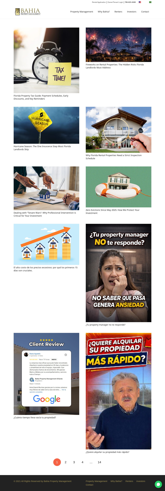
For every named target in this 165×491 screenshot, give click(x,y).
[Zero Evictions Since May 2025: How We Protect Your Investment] (118, 168)
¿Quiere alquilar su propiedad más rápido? (107, 452)
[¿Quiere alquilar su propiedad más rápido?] (118, 334)
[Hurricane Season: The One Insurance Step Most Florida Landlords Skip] (46, 108)
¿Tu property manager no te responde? (105, 324)
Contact (89, 485)
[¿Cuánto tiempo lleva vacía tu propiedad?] (46, 334)
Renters (129, 481)
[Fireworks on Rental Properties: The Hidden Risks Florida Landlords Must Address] (118, 29)
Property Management (96, 481)
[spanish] (145, 2)
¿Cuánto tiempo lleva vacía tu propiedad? (35, 417)
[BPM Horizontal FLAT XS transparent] (28, 12)
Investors (140, 481)
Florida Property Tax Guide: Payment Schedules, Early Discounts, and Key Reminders (41, 97)
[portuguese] (150, 2)
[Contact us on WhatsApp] (158, 484)
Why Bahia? (116, 481)
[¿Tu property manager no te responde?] (118, 225)
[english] (140, 2)
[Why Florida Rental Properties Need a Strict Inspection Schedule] (118, 108)
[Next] (108, 462)
